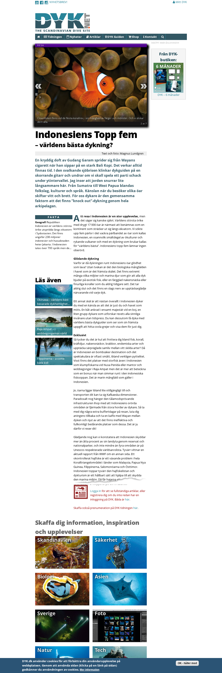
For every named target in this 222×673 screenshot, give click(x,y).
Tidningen (54, 37)
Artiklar (95, 37)
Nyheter (75, 37)
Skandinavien (54, 539)
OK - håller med (187, 663)
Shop (135, 37)
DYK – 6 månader (169, 95)
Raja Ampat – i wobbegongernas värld (52, 331)
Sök (165, 37)
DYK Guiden (115, 37)
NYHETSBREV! (58, 2)
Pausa (39, 96)
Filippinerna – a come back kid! (50, 361)
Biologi (45, 576)
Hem (41, 37)
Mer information (89, 669)
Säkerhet (106, 539)
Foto (100, 613)
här (127, 499)
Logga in (95, 491)
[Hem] (62, 29)
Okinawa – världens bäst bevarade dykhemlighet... (53, 302)
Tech (100, 649)
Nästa (143, 86)
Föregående (39, 86)
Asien (101, 576)
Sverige (46, 613)
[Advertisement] (60, 264)
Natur (44, 649)
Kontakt (150, 37)
